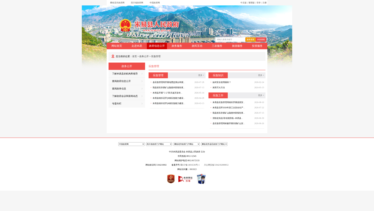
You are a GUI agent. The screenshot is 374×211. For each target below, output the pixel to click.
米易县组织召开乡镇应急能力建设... (169, 98)
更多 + (201, 75)
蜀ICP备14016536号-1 (190, 165)
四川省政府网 (137, 3)
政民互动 (197, 45)
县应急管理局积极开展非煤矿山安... (229, 123)
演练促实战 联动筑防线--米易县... (228, 118)
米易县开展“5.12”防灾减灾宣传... (167, 93)
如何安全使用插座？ (222, 82)
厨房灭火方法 (219, 87)
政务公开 (144, 56)
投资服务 (257, 45)
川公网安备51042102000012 (216, 165)
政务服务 (177, 45)
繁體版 (252, 3)
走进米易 (136, 45)
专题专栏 (116, 103)
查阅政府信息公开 (121, 81)
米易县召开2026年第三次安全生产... (229, 108)
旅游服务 (237, 45)
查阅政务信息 (119, 88)
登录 (259, 3)
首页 (134, 56)
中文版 (243, 3)
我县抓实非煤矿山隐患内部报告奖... (169, 87)
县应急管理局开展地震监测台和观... (169, 82)
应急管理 (156, 56)
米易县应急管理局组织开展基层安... (229, 102)
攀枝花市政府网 (117, 3)
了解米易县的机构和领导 (125, 73)
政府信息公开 (157, 45)
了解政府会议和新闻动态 (125, 96)
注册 (265, 3)
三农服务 (217, 45)
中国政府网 (155, 3)
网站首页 (116, 45)
